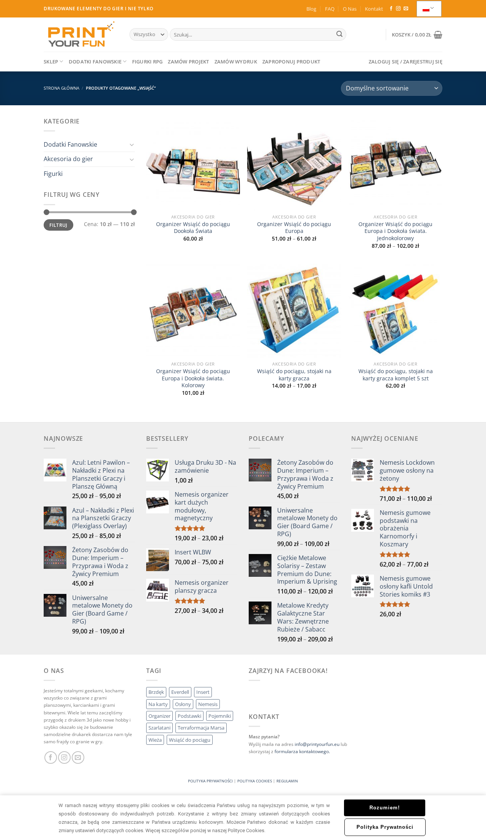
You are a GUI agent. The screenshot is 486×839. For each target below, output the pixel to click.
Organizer (159, 715)
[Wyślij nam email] (406, 8)
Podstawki (189, 715)
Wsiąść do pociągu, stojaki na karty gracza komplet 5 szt (395, 375)
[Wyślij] (339, 34)
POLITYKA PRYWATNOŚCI (210, 781)
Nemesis (208, 704)
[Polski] (429, 8)
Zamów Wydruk (236, 61)
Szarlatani (159, 727)
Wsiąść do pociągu (189, 739)
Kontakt (374, 8)
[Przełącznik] (132, 144)
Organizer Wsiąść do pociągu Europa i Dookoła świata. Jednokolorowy (395, 231)
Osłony (183, 704)
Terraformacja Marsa (201, 727)
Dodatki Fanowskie (95, 61)
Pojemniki (219, 715)
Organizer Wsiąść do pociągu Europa (294, 228)
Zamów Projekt (188, 61)
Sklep (51, 61)
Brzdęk (156, 692)
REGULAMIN (287, 781)
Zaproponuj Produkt (291, 61)
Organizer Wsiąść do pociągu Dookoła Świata (193, 228)
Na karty (158, 704)
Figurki (53, 173)
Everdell (180, 692)
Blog (311, 8)
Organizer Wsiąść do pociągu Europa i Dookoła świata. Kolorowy (193, 378)
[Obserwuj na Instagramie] (398, 8)
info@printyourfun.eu (317, 744)
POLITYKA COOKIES (254, 781)
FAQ (330, 8)
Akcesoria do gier (68, 159)
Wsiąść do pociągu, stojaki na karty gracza (294, 375)
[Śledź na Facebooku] (391, 8)
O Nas (350, 8)
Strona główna (61, 88)
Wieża (155, 739)
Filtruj (58, 225)
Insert (203, 692)
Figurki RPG (147, 61)
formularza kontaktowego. (302, 751)
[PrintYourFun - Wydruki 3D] (81, 34)
